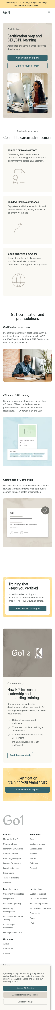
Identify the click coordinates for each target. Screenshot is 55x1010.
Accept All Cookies (25, 988)
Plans (32, 918)
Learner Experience (12, 863)
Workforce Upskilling (12, 903)
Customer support (38, 894)
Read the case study (20, 755)
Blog (32, 839)
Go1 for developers (38, 899)
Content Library (10, 844)
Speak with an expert (27, 57)
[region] (25, 987)
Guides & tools (36, 849)
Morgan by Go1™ (10, 839)
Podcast (33, 868)
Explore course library (27, 65)
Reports (33, 853)
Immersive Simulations (13, 849)
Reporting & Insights (12, 858)
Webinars (34, 863)
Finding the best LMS (12, 932)
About (6, 944)
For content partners (39, 903)
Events (33, 858)
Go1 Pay (7, 882)
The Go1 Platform (11, 878)
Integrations (8, 873)
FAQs (32, 923)
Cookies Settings (25, 1002)
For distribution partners (40, 908)
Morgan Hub (8, 899)
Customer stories (37, 844)
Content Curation (10, 853)
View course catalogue (27, 608)
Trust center (35, 913)
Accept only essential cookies (25, 995)
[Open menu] (49, 12)
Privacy (6, 965)
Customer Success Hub (13, 894)
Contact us (8, 948)
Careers (6, 953)
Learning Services (11, 868)
